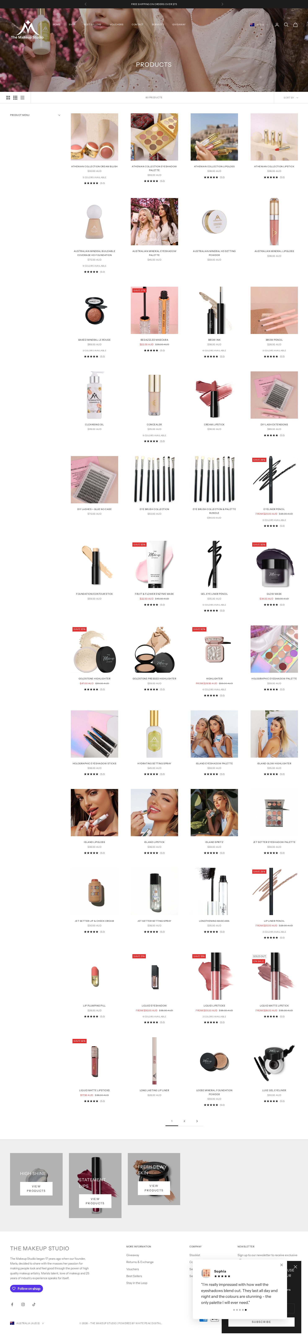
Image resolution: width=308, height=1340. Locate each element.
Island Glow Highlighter (274, 763)
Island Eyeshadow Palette (214, 763)
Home (56, 24)
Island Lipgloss (94, 842)
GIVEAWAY (178, 24)
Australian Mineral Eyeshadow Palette (154, 253)
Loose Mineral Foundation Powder (214, 1092)
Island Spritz (214, 842)
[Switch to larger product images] (8, 97)
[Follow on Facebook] (12, 1304)
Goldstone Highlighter (94, 678)
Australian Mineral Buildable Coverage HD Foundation (94, 253)
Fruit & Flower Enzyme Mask (154, 594)
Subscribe (261, 1321)
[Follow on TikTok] (34, 1304)
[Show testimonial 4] (243, 1310)
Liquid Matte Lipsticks (94, 1090)
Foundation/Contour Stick (94, 594)
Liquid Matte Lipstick (274, 1005)
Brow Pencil (274, 340)
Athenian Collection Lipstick (274, 166)
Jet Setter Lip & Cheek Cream (94, 921)
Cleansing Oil (94, 424)
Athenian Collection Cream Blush (94, 166)
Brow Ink (214, 340)
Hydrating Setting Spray (154, 763)
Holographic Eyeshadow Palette (274, 678)
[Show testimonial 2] (237, 1310)
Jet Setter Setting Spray (154, 921)
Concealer (154, 424)
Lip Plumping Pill (94, 1005)
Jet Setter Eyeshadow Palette (274, 842)
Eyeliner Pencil (274, 509)
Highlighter (214, 678)
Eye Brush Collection (154, 509)
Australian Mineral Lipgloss (274, 251)
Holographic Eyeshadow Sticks (94, 763)
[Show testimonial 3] (240, 1310)
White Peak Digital (148, 1323)
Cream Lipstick (214, 424)
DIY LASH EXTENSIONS (274, 424)
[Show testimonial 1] (234, 1310)
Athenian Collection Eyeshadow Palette (154, 168)
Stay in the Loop (136, 1283)
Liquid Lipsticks (214, 1005)
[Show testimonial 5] (246, 1310)
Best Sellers (92, 24)
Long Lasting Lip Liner (154, 1090)
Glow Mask (274, 594)
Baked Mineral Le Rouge (94, 340)
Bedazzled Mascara (154, 340)
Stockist (194, 1255)
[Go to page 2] (197, 1121)
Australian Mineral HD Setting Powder (214, 253)
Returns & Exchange (140, 1262)
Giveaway (132, 1255)
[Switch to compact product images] (22, 97)
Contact (138, 24)
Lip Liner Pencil (274, 921)
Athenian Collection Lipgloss (214, 166)
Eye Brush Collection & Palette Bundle (214, 511)
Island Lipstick (154, 842)
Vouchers (116, 24)
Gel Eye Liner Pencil (214, 594)
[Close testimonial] (282, 1271)
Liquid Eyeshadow (154, 1005)
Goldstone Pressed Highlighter (154, 678)
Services (158, 24)
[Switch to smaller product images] (15, 97)
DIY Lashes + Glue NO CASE (94, 509)
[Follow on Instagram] (23, 1304)
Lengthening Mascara (214, 921)
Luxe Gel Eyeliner (274, 1090)
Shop (72, 24)
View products (36, 1188)
